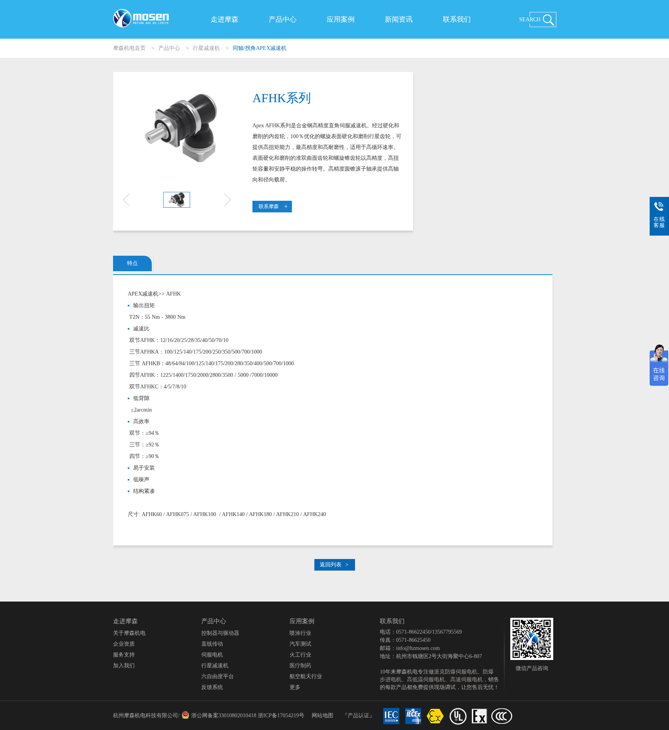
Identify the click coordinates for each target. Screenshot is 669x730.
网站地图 (322, 715)
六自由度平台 (217, 676)
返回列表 (334, 565)
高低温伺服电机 (426, 679)
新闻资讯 (399, 19)
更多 (295, 687)
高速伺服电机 (466, 679)
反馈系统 (212, 687)
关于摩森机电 (129, 633)
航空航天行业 (306, 676)
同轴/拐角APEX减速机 (259, 48)
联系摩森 (269, 206)
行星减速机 (206, 48)
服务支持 (124, 655)
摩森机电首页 (129, 48)
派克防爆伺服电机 (455, 672)
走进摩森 (224, 19)
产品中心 (283, 19)
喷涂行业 (300, 633)
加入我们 (124, 665)
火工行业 (300, 655)
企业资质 (124, 644)
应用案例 (341, 19)
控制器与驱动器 (220, 633)
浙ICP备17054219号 (281, 715)
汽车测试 (300, 644)
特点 (132, 263)
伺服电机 (212, 655)
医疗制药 (300, 665)
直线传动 (212, 644)
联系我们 (457, 19)
